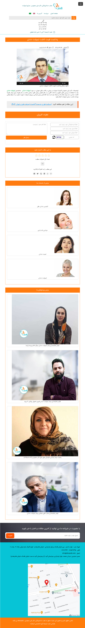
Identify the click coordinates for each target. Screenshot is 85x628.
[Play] (18, 83)
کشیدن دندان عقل (42, 206)
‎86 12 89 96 (42, 29)
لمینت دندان (42, 254)
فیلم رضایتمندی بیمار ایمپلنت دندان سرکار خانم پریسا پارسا (42, 345)
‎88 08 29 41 (42, 27)
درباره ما (46, 13)
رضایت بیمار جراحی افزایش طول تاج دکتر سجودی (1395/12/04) (43, 457)
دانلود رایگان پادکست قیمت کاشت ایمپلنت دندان (54, 86)
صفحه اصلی (54, 13)
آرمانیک (32, 624)
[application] (43, 83)
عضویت (10, 535)
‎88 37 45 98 (42, 25)
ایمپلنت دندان (42, 278)
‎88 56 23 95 (42, 23)
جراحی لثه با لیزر (42, 230)
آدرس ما (39, 13)
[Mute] (67, 83)
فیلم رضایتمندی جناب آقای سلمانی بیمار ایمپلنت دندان (42, 513)
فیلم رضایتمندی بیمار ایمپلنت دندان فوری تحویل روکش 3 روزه (42, 401)
